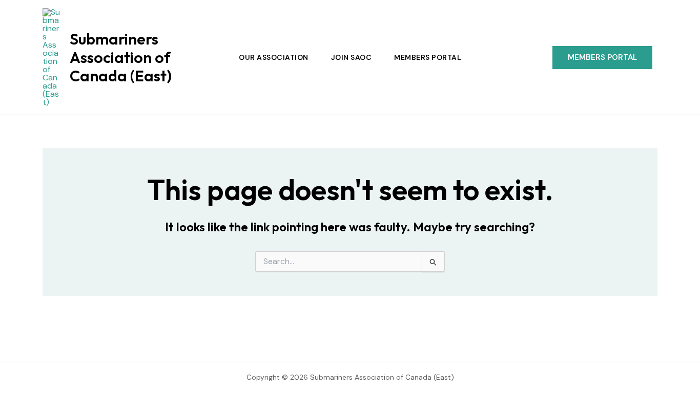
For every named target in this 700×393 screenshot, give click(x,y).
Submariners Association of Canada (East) (121, 57)
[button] (602, 57)
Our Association (273, 57)
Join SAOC (351, 57)
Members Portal (427, 57)
